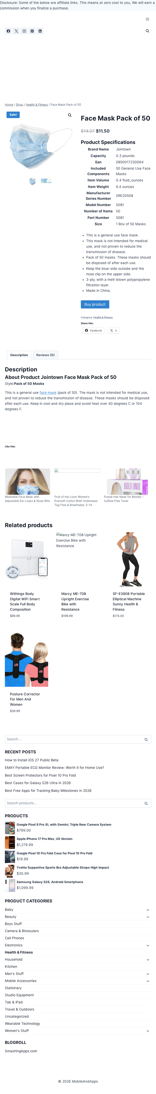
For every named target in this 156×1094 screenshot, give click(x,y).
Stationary (13, 988)
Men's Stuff (14, 974)
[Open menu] (147, 19)
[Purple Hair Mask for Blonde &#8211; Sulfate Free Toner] (127, 482)
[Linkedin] (40, 30)
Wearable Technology (22, 1024)
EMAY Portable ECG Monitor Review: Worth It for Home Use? (54, 768)
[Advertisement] (78, 65)
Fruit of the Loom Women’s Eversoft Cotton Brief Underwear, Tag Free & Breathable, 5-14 (76, 501)
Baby (9, 909)
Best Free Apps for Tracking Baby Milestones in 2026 (48, 791)
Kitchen (11, 967)
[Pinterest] (32, 30)
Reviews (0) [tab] (45, 355)
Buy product (95, 304)
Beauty (10, 917)
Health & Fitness (103, 317)
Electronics (14, 945)
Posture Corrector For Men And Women (25, 699)
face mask (48, 393)
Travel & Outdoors (19, 1009)
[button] (70, 115)
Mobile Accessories (21, 981)
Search (147, 803)
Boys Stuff (13, 924)
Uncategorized (17, 1016)
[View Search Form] (147, 31)
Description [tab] (19, 355)
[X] (16, 30)
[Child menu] (147, 909)
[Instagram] (24, 30)
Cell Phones (14, 938)
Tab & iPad (14, 1002)
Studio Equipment (19, 995)
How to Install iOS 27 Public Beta (31, 760)
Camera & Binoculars (22, 931)
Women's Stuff (17, 1031)
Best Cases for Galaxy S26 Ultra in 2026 (38, 783)
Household (14, 959)
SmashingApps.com (21, 1051)
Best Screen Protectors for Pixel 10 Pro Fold (40, 775)
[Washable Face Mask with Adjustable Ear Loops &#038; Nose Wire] (27, 482)
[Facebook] (8, 30)
